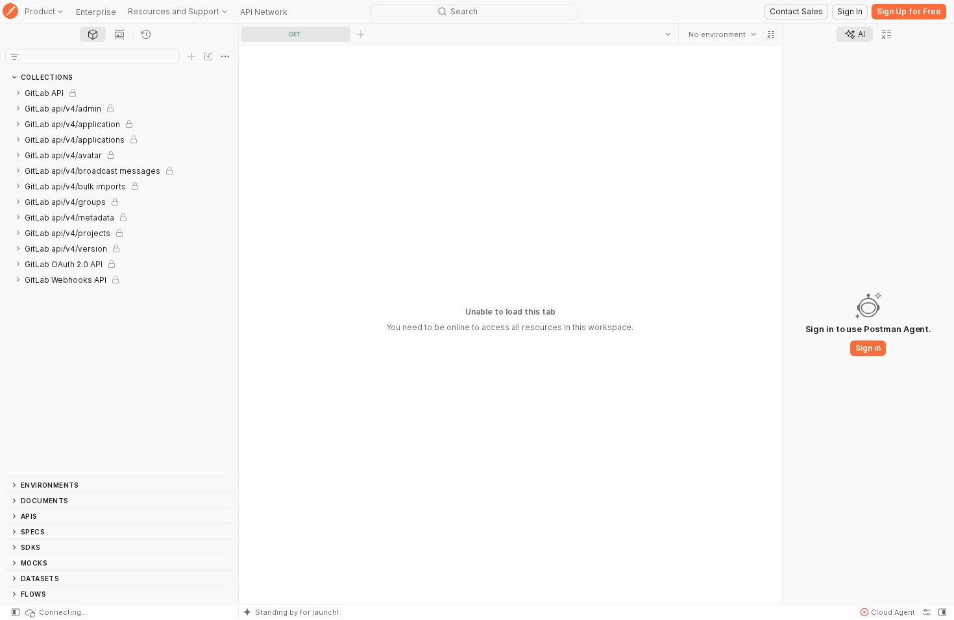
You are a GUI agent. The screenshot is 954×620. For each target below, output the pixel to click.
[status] (55, 612)
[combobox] (722, 34)
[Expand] (18, 93)
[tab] (93, 34)
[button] (771, 34)
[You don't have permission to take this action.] (361, 34)
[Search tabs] (668, 34)
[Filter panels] (14, 56)
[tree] (119, 281)
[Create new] (191, 56)
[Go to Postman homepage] (10, 12)
